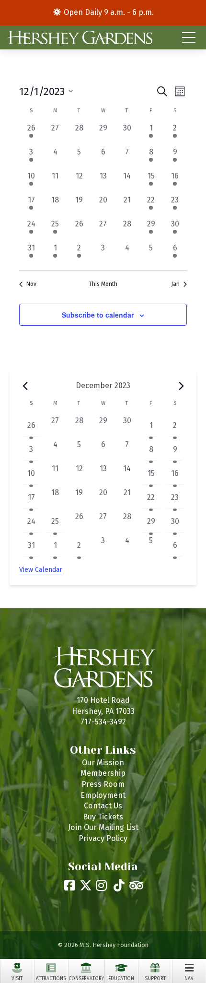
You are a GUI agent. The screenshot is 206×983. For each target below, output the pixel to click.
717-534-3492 (103, 721)
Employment (103, 795)
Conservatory (86, 979)
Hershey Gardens (78, 37)
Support (155, 979)
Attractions (51, 979)
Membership (103, 773)
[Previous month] (25, 386)
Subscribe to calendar (98, 315)
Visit (17, 979)
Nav (189, 979)
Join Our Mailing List (103, 827)
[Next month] (181, 386)
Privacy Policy (103, 838)
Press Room (103, 784)
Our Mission (103, 762)
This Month (103, 284)
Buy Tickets (103, 816)
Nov (31, 284)
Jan (175, 284)
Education (121, 979)
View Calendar (40, 570)
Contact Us (103, 805)
